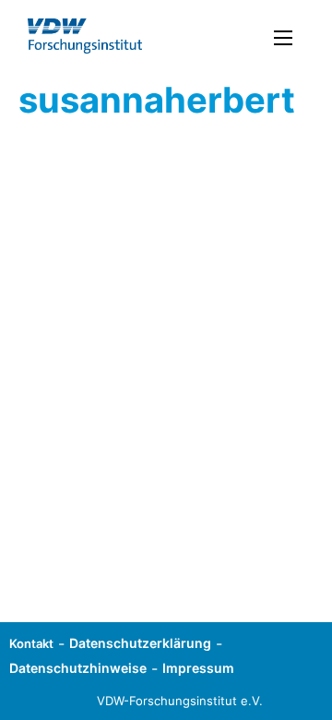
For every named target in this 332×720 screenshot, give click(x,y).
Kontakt (31, 643)
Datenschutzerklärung (140, 643)
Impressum (198, 668)
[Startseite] (85, 36)
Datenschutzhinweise (78, 668)
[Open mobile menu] (283, 37)
